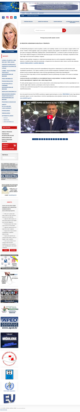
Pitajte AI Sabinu (9, 51)
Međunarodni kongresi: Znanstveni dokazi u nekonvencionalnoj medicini (9, 97)
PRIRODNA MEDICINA (28, 21)
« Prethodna (35, 139)
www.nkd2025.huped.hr (26, 98)
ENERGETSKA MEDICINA (43, 21)
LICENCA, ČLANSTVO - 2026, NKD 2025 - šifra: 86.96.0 (9, 61)
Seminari (6, 117)
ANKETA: (6, 106)
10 (61, 139)
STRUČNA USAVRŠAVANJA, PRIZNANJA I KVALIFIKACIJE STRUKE (9, 66)
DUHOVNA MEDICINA (58, 21)
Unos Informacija (9, 121)
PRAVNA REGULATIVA (7, 81)
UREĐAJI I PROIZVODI (7, 131)
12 (66, 139)
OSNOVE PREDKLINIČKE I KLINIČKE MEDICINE (32, 63)
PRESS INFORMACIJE (7, 78)
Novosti (5, 56)
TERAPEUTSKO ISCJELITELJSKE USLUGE (8, 134)
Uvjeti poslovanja (3, 409)
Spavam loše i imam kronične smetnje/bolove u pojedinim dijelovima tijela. (9, 232)
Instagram (7, 17)
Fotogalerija (6, 110)
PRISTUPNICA (66, 94)
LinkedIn (15, 17)
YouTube (11, 17)
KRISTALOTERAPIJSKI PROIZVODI (7, 140)
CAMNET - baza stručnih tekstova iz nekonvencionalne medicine (9, 73)
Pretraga (5, 154)
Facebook (3, 17)
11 (63, 139)
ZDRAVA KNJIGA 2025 (7, 137)
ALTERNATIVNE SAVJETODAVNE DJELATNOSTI (72, 22)
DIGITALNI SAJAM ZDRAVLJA (9, 91)
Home (23, 13)
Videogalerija (6, 113)
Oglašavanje (6, 119)
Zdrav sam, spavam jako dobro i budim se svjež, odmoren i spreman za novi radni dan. (9, 215)
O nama (28, 13)
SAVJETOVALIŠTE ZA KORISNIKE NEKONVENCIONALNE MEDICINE (7, 86)
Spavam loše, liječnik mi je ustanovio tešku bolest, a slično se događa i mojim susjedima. (9, 237)
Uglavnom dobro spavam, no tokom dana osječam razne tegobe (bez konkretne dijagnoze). (9, 220)
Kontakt (41, 13)
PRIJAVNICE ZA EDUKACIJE (9, 102)
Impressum (35, 13)
